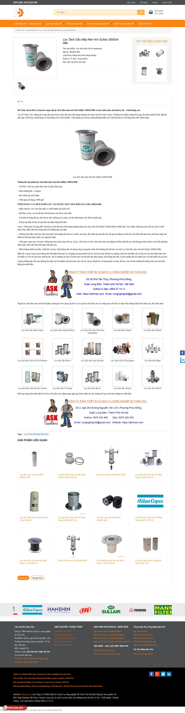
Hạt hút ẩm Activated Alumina (145, 645)
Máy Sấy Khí (35, 23)
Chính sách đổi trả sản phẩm (64, 638)
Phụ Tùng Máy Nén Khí (98, 23)
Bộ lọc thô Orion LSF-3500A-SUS (72, 560)
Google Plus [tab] (37, 577)
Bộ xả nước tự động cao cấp (145, 641)
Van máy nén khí (140, 631)
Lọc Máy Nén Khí (54, 23)
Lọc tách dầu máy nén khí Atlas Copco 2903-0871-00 (71, 518)
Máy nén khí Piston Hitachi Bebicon (108, 631)
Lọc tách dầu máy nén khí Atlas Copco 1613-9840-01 (33, 561)
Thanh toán (167, 2)
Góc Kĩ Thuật (145, 23)
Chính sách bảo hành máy (63, 641)
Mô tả (20, 101)
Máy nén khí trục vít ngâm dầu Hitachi (109, 634)
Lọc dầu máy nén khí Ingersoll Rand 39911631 (148, 561)
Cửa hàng (144, 2)
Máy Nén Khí (21, 23)
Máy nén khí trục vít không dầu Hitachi (109, 638)
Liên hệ (155, 2)
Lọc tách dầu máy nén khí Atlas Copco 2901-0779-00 (148, 518)
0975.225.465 (15, 707)
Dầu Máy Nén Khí (74, 23)
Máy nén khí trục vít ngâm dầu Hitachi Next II (112, 641)
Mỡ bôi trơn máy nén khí (143, 634)
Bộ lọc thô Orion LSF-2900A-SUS (111, 474)
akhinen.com (26, 694)
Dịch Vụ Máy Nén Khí (124, 23)
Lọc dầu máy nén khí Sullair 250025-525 (109, 518)
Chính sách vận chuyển (63, 631)
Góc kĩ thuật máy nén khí (144, 654)
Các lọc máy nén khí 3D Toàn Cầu (107, 654)
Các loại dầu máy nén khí (104, 650)
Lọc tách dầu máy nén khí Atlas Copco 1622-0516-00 (71, 476)
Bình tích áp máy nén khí (143, 638)
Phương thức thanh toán (63, 635)
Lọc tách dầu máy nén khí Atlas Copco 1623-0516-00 (110, 561)
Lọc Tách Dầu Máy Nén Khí (36, 434)
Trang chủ (19, 30)
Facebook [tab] (23, 577)
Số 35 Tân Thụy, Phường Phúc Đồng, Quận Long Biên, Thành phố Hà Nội (32, 660)
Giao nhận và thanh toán (63, 645)
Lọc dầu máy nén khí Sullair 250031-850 (31, 476)
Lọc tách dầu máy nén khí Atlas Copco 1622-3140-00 (148, 476)
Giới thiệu (131, 2)
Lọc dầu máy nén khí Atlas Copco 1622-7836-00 (34, 518)
